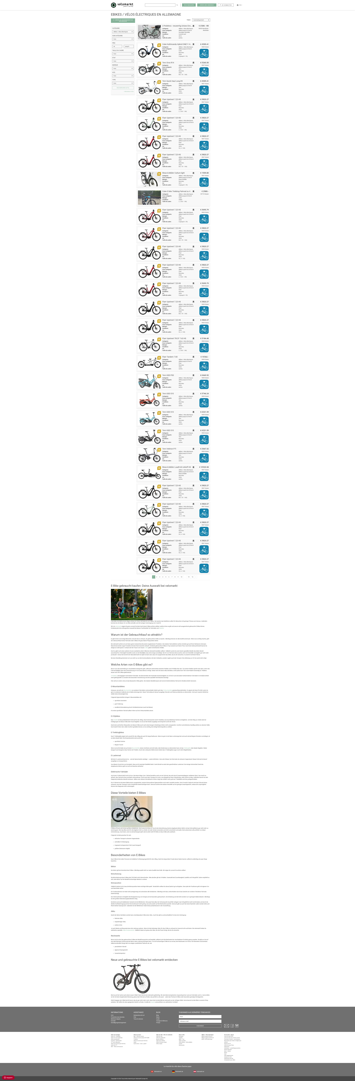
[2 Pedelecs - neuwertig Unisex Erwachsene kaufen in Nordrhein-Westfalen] (149, 32)
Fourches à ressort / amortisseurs (232, 1039)
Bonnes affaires (160, 1039)
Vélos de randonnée (160, 1037)
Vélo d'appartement (228, 1055)
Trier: (189, 20)
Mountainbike (127, 690)
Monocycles (181, 1045)
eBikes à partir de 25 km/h (208, 1037)
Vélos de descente (115, 1039)
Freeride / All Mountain (116, 1040)
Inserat (153, 1002)
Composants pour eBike (229, 1060)
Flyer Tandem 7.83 (170, 357)
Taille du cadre (118, 50)
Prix (113, 43)
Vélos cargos (159, 1043)
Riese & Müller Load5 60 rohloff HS (176, 467)
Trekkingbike (187, 748)
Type (114, 80)
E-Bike (146, 647)
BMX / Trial (181, 1039)
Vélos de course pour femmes (140, 1040)
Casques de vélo (228, 1057)
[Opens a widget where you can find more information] (8, 1077)
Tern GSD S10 (168, 393)
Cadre (135, 1042)
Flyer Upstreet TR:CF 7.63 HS (174, 338)
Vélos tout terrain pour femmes (118, 1043)
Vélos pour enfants (160, 1040)
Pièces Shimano (228, 1049)
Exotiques (181, 1036)
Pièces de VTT (227, 1043)
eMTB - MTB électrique (207, 1039)
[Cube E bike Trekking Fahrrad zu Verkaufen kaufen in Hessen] (149, 197)
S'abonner (200, 1026)
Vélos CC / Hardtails (115, 1036)
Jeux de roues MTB (228, 1036)
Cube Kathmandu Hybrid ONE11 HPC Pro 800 (181, 44)
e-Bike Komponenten (128, 930)
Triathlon (136, 1039)
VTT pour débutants (115, 1042)
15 (188, 577)
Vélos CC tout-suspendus (116, 1037)
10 (181, 577)
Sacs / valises (227, 1051)
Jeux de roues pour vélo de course (232, 1037)
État (114, 58)
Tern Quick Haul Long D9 (172, 81)
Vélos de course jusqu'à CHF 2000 (141, 1037)
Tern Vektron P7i (169, 449)
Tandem (181, 1037)
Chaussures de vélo (228, 1058)
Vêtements (226, 1046)
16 (192, 577)
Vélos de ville (159, 1036)
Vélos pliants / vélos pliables (185, 1042)
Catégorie (116, 28)
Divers (225, 1052)
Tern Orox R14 (168, 63)
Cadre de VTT (114, 1045)
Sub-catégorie (117, 36)
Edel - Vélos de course (139, 1036)
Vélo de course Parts (229, 1045)
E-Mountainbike (167, 690)
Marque (115, 65)
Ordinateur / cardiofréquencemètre (232, 1048)
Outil (225, 1054)
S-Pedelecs (114, 675)
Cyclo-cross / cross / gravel (140, 1043)
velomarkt (118, 626)
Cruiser (180, 1043)
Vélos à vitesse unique (161, 1042)
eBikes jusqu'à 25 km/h (207, 1036)
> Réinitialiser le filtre (129, 91)
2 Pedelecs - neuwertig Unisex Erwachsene (180, 26)
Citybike (115, 720)
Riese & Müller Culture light (173, 173)
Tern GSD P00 (168, 375)
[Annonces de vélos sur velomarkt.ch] (122, 5)
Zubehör (161, 628)
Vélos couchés (182, 1040)
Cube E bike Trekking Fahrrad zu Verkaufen (180, 191)
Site (113, 72)
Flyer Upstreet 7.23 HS (171, 99)
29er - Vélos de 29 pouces (117, 1046)
